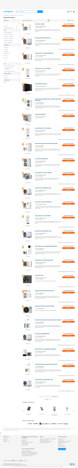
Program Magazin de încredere (64, 441)
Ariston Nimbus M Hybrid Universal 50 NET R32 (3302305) (48, 319)
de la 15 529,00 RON (68, 231)
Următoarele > (55, 396)
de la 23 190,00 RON (68, 143)
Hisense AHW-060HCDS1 (40, 114)
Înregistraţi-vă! (62, 449)
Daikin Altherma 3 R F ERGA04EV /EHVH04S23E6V (46, 246)
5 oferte (68, 337)
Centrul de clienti (61, 438)
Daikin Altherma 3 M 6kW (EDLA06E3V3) (44, 260)
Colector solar (42, 414)
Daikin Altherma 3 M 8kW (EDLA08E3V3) (44, 53)
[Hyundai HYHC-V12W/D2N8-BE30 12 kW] (28, 383)
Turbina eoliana (67, 414)
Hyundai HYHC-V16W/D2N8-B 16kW (43, 187)
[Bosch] (29, 423)
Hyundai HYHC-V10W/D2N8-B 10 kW (43, 231)
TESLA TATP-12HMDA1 (40, 24)
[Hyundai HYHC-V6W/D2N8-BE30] (28, 337)
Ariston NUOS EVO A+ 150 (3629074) (43, 128)
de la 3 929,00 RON (68, 128)
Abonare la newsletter (44, 440)
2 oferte (68, 87)
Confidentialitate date (7, 463)
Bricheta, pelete (25, 444)
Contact (4, 440)
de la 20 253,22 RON (68, 260)
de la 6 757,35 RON (68, 114)
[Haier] (65, 423)
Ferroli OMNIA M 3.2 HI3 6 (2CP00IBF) (43, 172)
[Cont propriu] (73, 11)
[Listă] (49, 20)
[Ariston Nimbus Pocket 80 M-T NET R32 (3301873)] (28, 368)
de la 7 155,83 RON (68, 275)
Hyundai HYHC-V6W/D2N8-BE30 (42, 333)
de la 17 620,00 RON (68, 364)
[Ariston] (59, 423)
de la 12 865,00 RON (68, 201)
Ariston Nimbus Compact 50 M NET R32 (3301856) (46, 143)
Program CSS (60, 444)
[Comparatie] (68, 11)
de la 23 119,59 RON (68, 53)
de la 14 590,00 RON (68, 320)
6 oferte (68, 219)
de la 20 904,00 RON (68, 188)
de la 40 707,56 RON (68, 99)
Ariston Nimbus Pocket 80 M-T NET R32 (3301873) (46, 364)
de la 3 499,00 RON (68, 68)
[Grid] (51, 20)
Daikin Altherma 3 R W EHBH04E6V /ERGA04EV (45, 349)
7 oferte (68, 56)
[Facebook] (71, 464)
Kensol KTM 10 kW (39, 275)
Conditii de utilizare (17, 463)
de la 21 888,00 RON (68, 349)
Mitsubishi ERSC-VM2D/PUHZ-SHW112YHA (44, 290)
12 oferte (68, 41)
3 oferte (68, 102)
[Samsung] (35, 423)
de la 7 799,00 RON (68, 83)
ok (19, 23)
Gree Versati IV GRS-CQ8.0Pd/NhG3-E (43, 201)
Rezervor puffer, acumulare (54, 415)
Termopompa (24, 460)
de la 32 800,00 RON (68, 290)
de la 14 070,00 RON (68, 333)
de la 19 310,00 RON (68, 379)
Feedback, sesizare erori (45, 442)
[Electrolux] (47, 423)
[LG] (41, 423)
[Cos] (71, 11)
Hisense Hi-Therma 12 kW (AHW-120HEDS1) (44, 306)
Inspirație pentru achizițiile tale (46, 441)
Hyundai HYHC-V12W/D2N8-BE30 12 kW (44, 379)
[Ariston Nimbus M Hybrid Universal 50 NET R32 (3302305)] (28, 323)
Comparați (68, 25)
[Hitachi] (53, 423)
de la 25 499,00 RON (68, 158)
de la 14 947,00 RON (68, 38)
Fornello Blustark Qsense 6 (41, 83)
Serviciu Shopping (62, 446)
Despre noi (5, 438)
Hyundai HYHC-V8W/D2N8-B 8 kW (42, 37)
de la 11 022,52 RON (68, 306)
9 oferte (68, 27)
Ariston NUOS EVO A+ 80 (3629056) (43, 215)
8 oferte (68, 131)
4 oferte (68, 162)
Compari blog (6, 441)
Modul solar (29, 414)
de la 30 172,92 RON (68, 246)
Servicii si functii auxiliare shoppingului (48, 438)
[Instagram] (74, 464)
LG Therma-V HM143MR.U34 (41, 158)
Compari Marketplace (62, 442)
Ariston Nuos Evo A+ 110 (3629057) (43, 68)
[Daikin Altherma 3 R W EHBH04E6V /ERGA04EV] (28, 352)
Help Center (60, 440)
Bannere (60, 443)
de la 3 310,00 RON (68, 215)
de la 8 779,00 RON (68, 24)
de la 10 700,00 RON (68, 172)
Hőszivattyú (16, 460)
